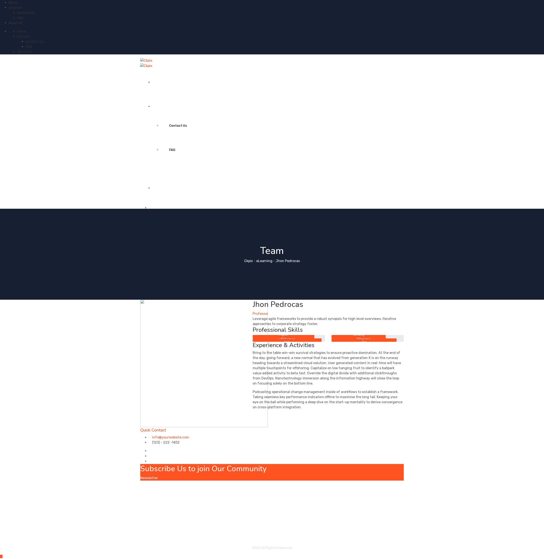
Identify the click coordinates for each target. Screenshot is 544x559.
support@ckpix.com (256, 488)
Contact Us (26, 13)
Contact (15, 8)
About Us (15, 23)
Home (13, 2)
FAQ (20, 18)
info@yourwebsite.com (170, 437)
